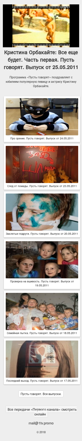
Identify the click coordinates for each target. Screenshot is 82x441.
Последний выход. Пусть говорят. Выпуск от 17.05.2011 (42, 380)
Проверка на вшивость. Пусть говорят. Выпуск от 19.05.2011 (42, 283)
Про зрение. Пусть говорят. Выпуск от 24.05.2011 (42, 138)
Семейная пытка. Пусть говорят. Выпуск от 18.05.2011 (42, 333)
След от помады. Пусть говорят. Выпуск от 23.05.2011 (42, 186)
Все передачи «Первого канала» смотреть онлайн (42, 411)
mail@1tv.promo (41, 422)
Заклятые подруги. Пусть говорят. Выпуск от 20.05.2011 (42, 233)
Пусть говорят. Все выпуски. (41, 394)
